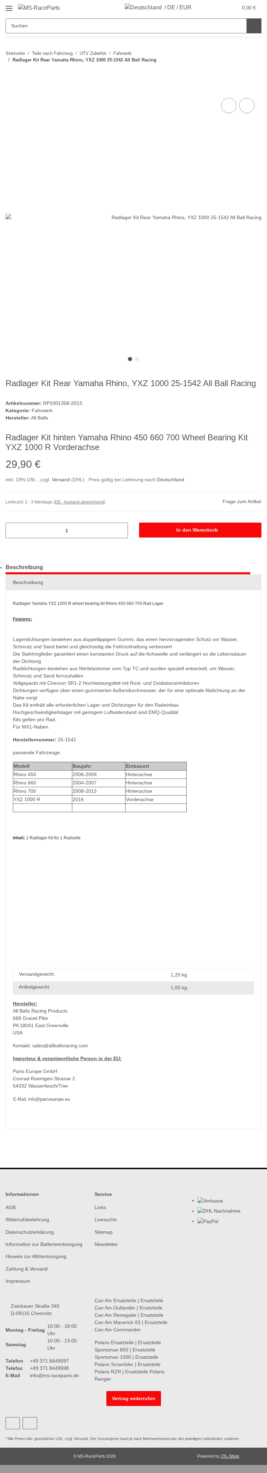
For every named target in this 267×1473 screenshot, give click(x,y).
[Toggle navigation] (9, 5)
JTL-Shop (230, 1456)
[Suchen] (253, 25)
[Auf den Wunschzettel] (246, 105)
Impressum (18, 1281)
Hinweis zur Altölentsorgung (36, 1256)
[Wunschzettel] (218, 8)
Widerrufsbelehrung (27, 1219)
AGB (11, 1207)
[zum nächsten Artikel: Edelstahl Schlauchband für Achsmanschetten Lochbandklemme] (253, 73)
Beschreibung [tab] (24, 567)
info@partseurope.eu (49, 1099)
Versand (61, 479)
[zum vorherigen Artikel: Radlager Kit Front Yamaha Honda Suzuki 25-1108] (239, 73)
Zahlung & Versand (27, 1269)
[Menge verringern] (13, 530)
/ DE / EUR (178, 7)
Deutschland (170, 479)
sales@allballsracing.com (60, 1045)
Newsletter (106, 1244)
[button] (204, 8)
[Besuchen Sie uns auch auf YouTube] (13, 1423)
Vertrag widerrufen (133, 1398)
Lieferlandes (212, 1439)
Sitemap (104, 1232)
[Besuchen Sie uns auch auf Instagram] (30, 1423)
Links (100, 1207)
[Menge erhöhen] (120, 530)
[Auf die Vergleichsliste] (228, 105)
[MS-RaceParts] (39, 8)
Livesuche (106, 1219)
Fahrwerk (42, 410)
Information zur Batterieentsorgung (44, 1244)
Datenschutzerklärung (30, 1232)
